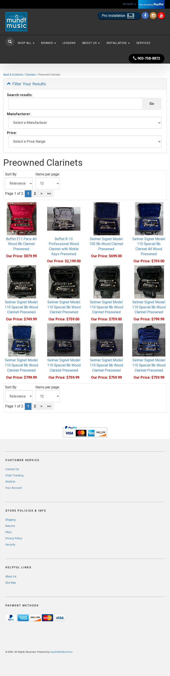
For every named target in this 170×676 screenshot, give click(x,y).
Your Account (13, 487)
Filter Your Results (28, 83)
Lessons (69, 43)
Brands (47, 43)
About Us (90, 43)
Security (10, 544)
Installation (117, 43)
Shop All (25, 43)
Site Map (10, 582)
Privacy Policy (13, 538)
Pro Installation (114, 16)
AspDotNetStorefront (61, 652)
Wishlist (10, 481)
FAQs (8, 532)
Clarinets (30, 74)
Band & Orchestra (13, 74)
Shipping (10, 519)
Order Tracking (14, 475)
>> (49, 193)
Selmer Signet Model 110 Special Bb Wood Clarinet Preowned (21, 307)
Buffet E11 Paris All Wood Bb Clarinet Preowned (21, 244)
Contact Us (12, 469)
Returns (10, 526)
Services (143, 43)
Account (128, 4)
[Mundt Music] (29, 21)
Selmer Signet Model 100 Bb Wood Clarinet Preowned (106, 244)
